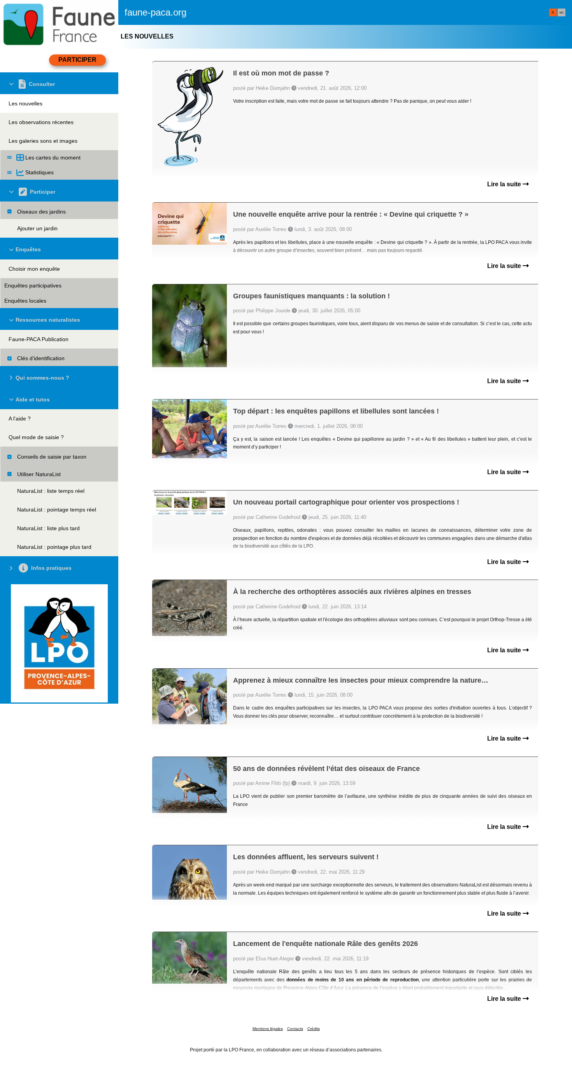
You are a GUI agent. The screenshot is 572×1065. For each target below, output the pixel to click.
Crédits (313, 1028)
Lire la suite (505, 184)
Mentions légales (268, 1028)
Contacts (295, 1028)
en (561, 12)
